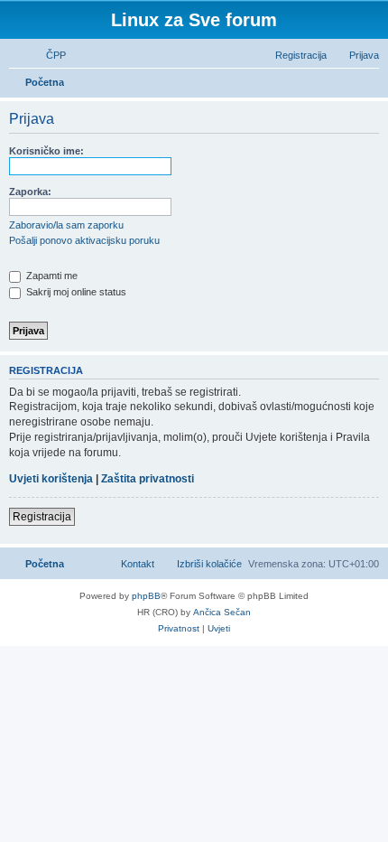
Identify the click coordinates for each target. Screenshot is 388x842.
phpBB (146, 596)
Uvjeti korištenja (51, 478)
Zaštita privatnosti (147, 478)
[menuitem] (48, 55)
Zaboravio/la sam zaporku (66, 225)
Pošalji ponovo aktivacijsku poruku (84, 240)
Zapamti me (50, 275)
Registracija (42, 516)
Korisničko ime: (46, 150)
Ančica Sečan (222, 612)
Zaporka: (30, 191)
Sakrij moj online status (74, 291)
